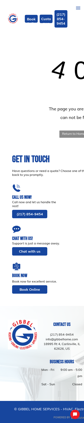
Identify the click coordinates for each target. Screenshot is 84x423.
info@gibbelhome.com (62, 339)
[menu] (78, 8)
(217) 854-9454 (62, 334)
